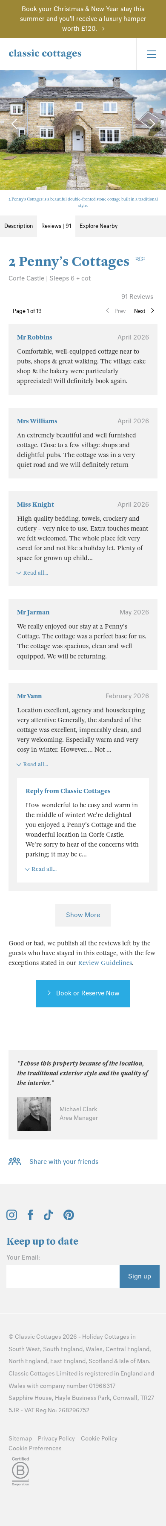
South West (24, 1349)
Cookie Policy (99, 1438)
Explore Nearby (98, 226)
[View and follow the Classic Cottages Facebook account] (30, 1218)
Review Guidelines (105, 963)
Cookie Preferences (35, 1448)
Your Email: (23, 1257)
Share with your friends (63, 1162)
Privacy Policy (56, 1438)
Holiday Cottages (105, 1336)
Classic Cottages (38, 1336)
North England (28, 1361)
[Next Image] (151, 123)
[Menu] (151, 54)
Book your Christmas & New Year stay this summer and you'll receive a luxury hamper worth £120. (83, 18)
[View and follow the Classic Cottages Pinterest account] (68, 1218)
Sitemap (20, 1438)
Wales (94, 1349)
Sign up (139, 1276)
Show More (83, 915)
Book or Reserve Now (88, 993)
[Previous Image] (15, 123)
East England (68, 1361)
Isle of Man (134, 1361)
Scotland (101, 1361)
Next (140, 311)
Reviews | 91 (56, 226)
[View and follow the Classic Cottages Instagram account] (11, 1218)
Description (18, 226)
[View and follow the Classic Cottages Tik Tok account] (48, 1218)
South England (63, 1349)
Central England (127, 1349)
